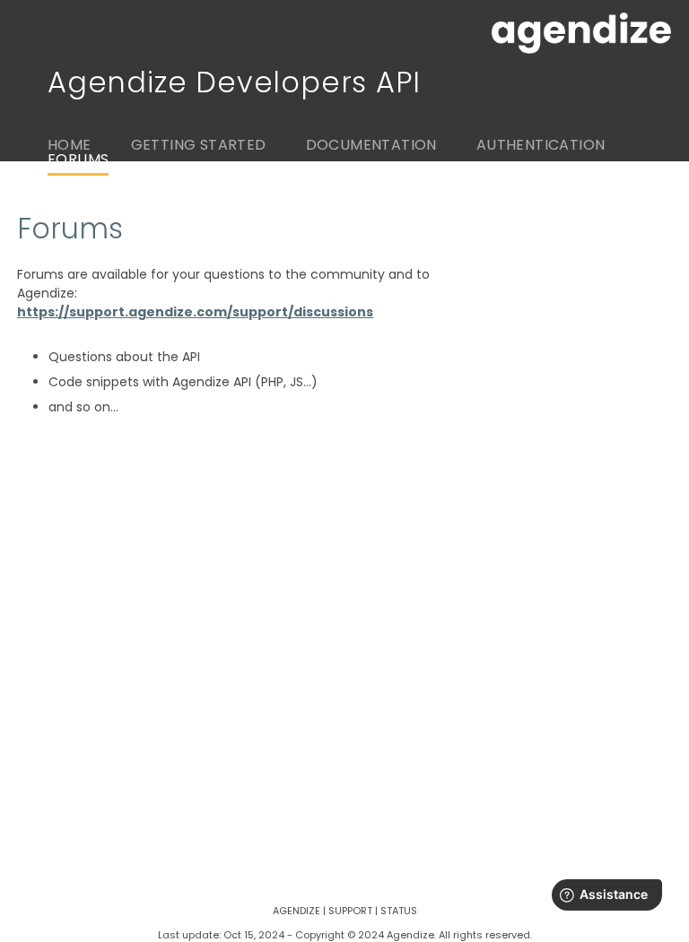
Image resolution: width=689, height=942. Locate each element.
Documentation (371, 144)
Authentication (541, 144)
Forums (78, 159)
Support (350, 910)
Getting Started (198, 144)
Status (398, 910)
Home (70, 144)
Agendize (296, 910)
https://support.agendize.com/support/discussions (195, 312)
